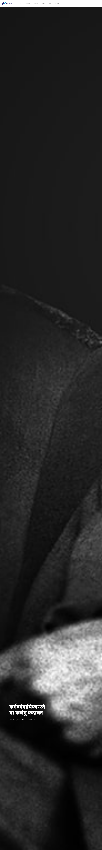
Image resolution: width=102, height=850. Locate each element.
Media (43, 3)
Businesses (27, 3)
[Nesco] (10, 3)
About (20, 3)
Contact (57, 3)
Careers (50, 3)
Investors (36, 3)
